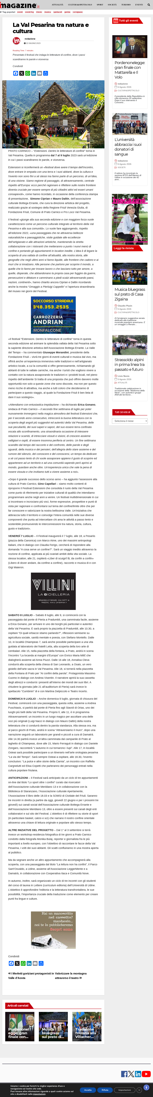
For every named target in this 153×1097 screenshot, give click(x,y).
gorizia (67, 12)
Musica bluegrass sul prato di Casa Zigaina (53, 1035)
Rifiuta (105, 1090)
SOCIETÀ (112, 5)
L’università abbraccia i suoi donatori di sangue (128, 147)
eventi (20, 12)
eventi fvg (29, 12)
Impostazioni (124, 1090)
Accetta (88, 1090)
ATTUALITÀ (57, 5)
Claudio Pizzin (125, 306)
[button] (149, 5)
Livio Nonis (123, 376)
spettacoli (57, 12)
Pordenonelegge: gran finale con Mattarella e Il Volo (18, 1036)
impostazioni (39, 1094)
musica (48, 12)
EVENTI (139, 5)
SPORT (100, 5)
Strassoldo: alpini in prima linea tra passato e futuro (129, 364)
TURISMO (126, 5)
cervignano (77, 12)
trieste (39, 12)
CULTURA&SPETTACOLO (80, 5)
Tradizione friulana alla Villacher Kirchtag (85, 1035)
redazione (30, 38)
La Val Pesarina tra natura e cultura (51, 28)
